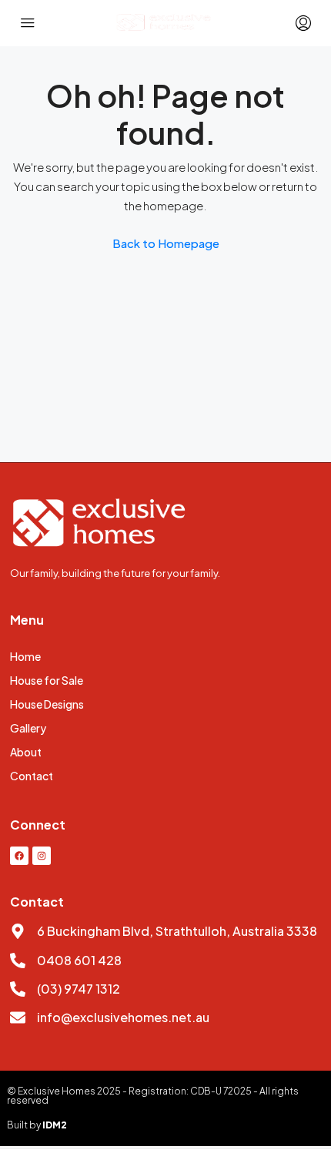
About (26, 752)
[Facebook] (19, 856)
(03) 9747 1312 (78, 989)
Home (25, 656)
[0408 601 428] (17, 960)
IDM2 (54, 1125)
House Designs (47, 704)
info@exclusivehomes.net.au (123, 1017)
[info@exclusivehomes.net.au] (17, 1017)
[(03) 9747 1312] (17, 989)
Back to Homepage (165, 243)
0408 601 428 (79, 960)
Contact (31, 776)
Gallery (28, 728)
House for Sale (46, 680)
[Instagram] (41, 856)
